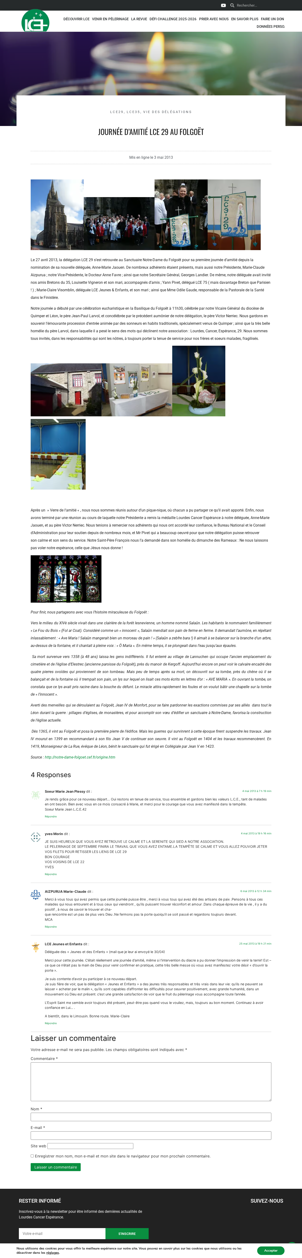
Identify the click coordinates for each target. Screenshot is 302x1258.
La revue (139, 19)
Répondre (51, 816)
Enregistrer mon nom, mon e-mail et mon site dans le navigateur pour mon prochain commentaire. (122, 1156)
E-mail (38, 1127)
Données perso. (271, 26)
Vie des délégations (167, 112)
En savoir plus (244, 19)
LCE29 (117, 112)
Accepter (270, 1250)
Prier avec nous (214, 19)
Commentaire (44, 1058)
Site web (38, 1146)
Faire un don (272, 19)
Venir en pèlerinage (110, 19)
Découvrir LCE (76, 19)
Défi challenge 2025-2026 (173, 19)
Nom (36, 1109)
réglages (52, 1253)
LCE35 (133, 112)
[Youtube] (223, 5)
